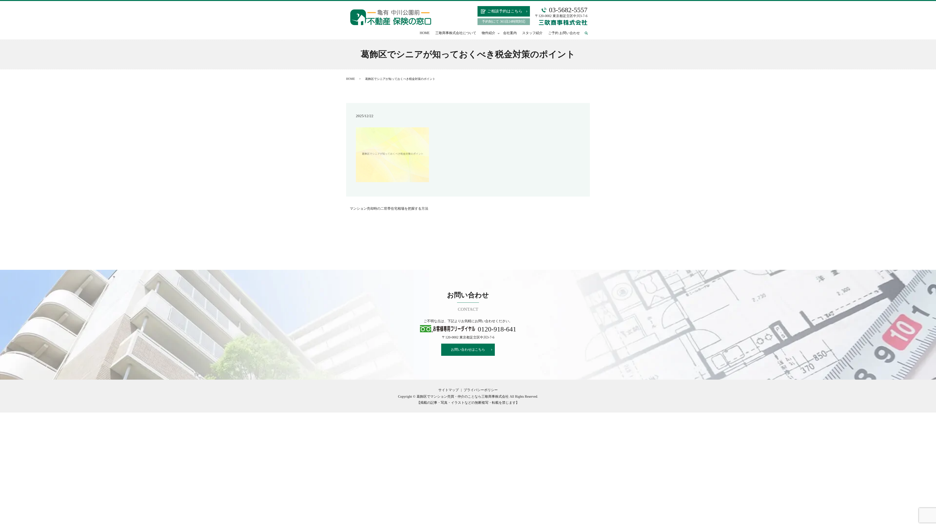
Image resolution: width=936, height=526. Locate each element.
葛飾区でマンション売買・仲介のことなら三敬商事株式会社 (463, 396)
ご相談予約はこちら (504, 11)
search (588, 33)
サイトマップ (448, 390)
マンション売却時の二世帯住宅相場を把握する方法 (389, 208)
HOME (425, 33)
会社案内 (510, 33)
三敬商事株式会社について (455, 33)
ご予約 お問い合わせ (564, 33)
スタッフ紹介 (532, 33)
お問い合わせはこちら (468, 349)
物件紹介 (488, 33)
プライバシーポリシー (481, 390)
